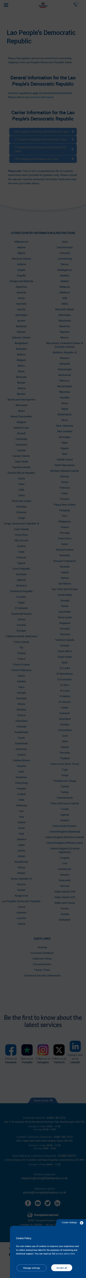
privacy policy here (65, 1253)
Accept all (61, 1267)
